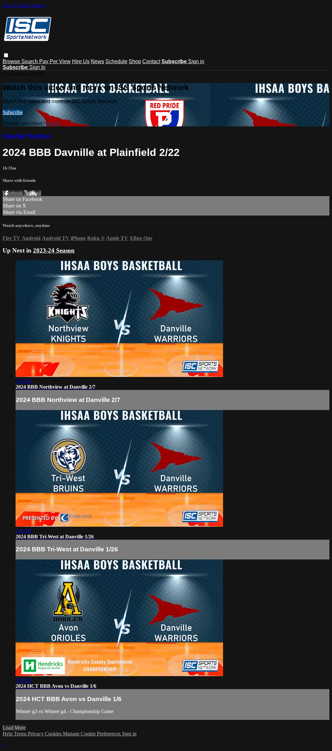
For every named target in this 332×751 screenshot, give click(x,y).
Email (35, 193)
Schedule (116, 61)
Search (30, 61)
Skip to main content (24, 5)
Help (8, 733)
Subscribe (13, 112)
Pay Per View (55, 61)
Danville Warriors (26, 135)
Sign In (37, 67)
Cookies (54, 733)
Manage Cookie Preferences (92, 733)
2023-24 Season (54, 250)
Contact (151, 61)
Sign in (196, 61)
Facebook (13, 193)
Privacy (36, 733)
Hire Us (80, 61)
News (97, 61)
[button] (6, 55)
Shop (135, 61)
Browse (12, 61)
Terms (21, 733)
